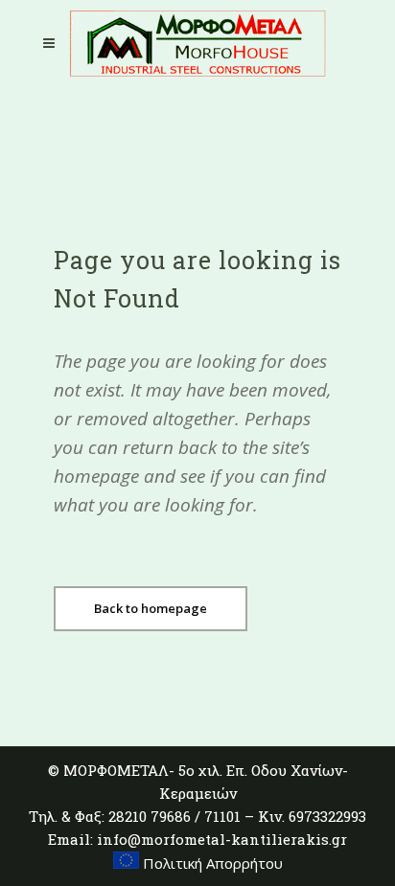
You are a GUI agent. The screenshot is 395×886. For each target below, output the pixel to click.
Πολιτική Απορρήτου (211, 863)
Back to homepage (150, 608)
